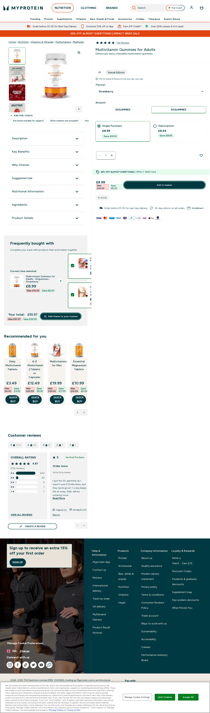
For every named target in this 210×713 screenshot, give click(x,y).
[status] (106, 155)
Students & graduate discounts (184, 582)
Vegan (122, 602)
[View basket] (202, 8)
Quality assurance (151, 566)
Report (56, 514)
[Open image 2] (17, 74)
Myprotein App (101, 562)
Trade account (149, 615)
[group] (150, 208)
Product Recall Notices (101, 630)
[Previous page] (77, 525)
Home (12, 42)
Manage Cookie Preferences (25, 643)
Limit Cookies (165, 697)
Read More (59, 498)
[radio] (122, 109)
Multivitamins (63, 42)
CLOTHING (88, 7)
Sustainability (149, 631)
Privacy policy (149, 586)
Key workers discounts (185, 600)
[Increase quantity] (111, 155)
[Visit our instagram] (10, 665)
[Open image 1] (17, 56)
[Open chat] (49, 665)
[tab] (122, 131)
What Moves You (182, 607)
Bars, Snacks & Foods (102, 19)
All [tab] (99, 72)
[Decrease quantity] (100, 155)
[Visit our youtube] (41, 665)
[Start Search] (134, 8)
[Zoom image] (79, 52)
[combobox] (158, 8)
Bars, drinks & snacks (126, 576)
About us (146, 558)
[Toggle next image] (79, 109)
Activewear (125, 566)
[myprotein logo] (23, 8)
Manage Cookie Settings (137, 697)
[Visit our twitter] (33, 665)
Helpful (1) (61, 510)
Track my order (101, 598)
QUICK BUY (13, 399)
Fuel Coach (177, 8)
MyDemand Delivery (99, 617)
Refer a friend (182, 561)
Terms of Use (73, 710)
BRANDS (112, 7)
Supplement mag (182, 592)
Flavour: (101, 84)
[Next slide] (86, 380)
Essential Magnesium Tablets (79, 365)
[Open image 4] (17, 111)
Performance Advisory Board (154, 658)
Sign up (17, 562)
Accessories (125, 19)
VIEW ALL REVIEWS (21, 514)
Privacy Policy (56, 710)
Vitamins (81, 19)
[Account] (192, 8)
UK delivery (99, 606)
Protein (48, 19)
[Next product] (84, 412)
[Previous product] (77, 412)
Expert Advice (172, 19)
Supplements (64, 19)
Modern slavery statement (150, 576)
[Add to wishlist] (201, 155)
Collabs (140, 19)
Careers (145, 647)
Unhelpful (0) (79, 510)
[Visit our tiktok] (25, 665)
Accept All (188, 697)
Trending (35, 19)
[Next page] (84, 525)
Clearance (154, 19)
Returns (97, 577)
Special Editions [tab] (116, 72)
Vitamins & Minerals (42, 42)
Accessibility (148, 639)
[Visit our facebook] (17, 665)
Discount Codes (181, 571)
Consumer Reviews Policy (152, 605)
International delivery (100, 588)
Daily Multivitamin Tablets (12, 365)
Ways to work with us (154, 623)
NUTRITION (63, 7)
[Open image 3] (17, 92)
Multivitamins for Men (57, 363)
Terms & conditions (152, 594)
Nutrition (23, 42)
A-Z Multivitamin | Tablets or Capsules (35, 369)
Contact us (99, 569)
